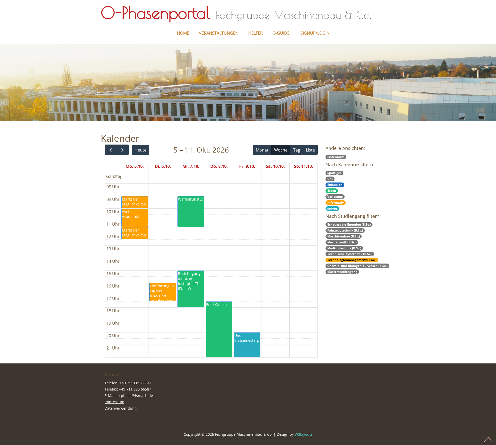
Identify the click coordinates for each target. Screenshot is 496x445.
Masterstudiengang (342, 271)
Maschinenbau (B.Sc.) (343, 236)
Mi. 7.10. (190, 166)
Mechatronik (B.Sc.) (342, 242)
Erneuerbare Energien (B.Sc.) (349, 224)
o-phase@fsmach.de (135, 395)
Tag (296, 150)
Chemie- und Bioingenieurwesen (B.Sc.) (357, 266)
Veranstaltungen (218, 33)
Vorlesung (335, 196)
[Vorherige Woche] (111, 150)
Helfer (255, 33)
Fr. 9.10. (247, 166)
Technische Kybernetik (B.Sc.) (349, 254)
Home (183, 33)
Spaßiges (334, 173)
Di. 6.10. (163, 166)
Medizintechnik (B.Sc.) (344, 248)
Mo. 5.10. (135, 166)
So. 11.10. (303, 166)
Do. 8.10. (219, 166)
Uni (330, 179)
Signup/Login (315, 33)
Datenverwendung (121, 408)
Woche (281, 150)
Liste (310, 150)
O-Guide (281, 33)
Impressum (114, 401)
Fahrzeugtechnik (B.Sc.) (345, 230)
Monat (262, 150)
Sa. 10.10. (275, 166)
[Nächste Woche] (123, 150)
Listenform (335, 157)
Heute (140, 150)
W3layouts (304, 434)
